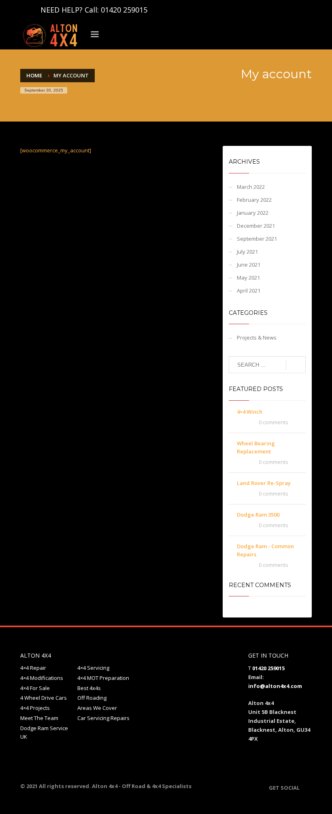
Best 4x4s (89, 688)
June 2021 (248, 264)
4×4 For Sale (35, 688)
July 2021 (247, 251)
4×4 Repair (33, 667)
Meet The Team (39, 718)
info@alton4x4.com (275, 686)
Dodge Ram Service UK (44, 732)
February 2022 (254, 199)
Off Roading (91, 697)
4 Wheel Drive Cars (43, 697)
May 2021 (248, 277)
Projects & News (257, 337)
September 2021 (257, 238)
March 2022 (251, 186)
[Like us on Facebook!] (306, 788)
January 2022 (252, 212)
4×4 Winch (249, 411)
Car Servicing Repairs (103, 718)
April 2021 (248, 290)
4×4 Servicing (93, 667)
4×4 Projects (35, 707)
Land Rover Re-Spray (264, 483)
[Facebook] (26, 10)
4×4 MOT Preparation (103, 678)
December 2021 (256, 225)
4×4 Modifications (41, 678)
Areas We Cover (97, 707)
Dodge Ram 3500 (258, 514)
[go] (296, 365)
